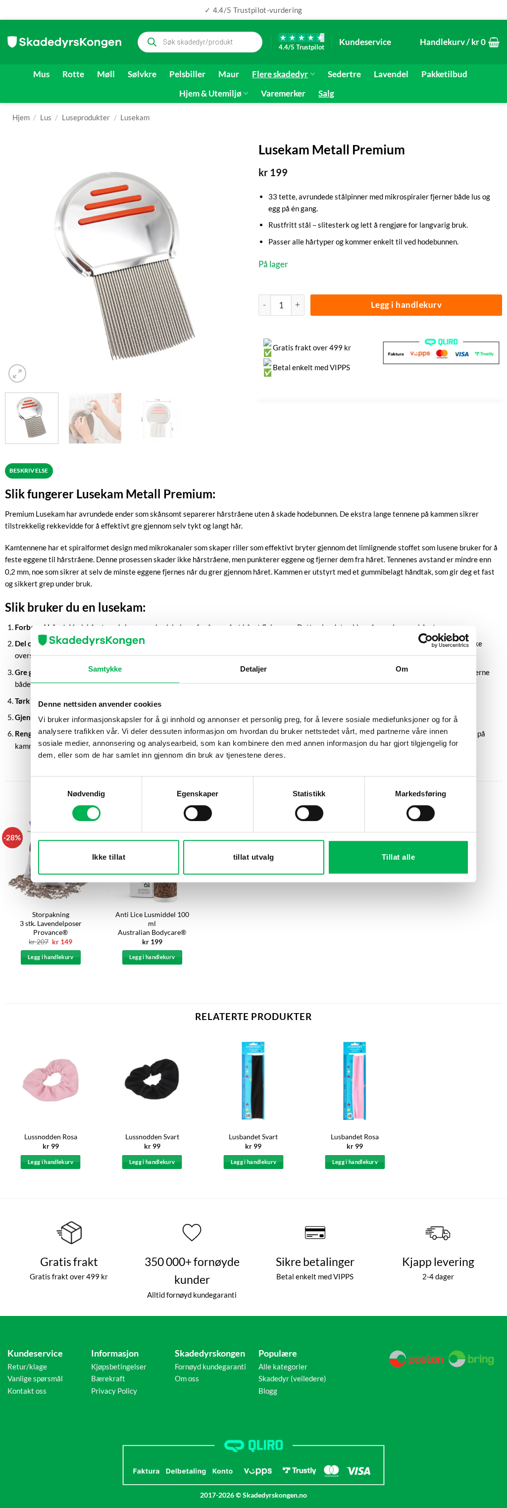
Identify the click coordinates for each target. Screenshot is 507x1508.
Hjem (21, 117)
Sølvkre (142, 74)
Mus (41, 74)
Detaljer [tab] (253, 669)
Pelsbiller (187, 74)
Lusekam (135, 117)
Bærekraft (108, 1378)
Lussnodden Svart (152, 1136)
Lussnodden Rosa (50, 1136)
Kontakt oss (27, 1390)
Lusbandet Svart (253, 1136)
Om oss (187, 1378)
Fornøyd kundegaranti (210, 1366)
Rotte (73, 74)
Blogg (267, 1390)
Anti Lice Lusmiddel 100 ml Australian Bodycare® (152, 923)
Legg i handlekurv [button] (51, 957)
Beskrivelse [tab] (29, 470)
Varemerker (283, 93)
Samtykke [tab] (105, 669)
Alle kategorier (282, 1366)
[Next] (231, 263)
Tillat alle (398, 857)
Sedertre (344, 74)
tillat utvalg (253, 857)
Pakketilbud (444, 74)
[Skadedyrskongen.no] (64, 42)
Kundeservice (365, 42)
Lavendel (391, 74)
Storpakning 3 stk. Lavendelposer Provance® (51, 923)
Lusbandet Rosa (355, 1136)
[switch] (198, 813)
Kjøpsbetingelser (119, 1366)
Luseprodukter (86, 117)
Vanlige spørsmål (35, 1378)
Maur (228, 74)
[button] (460, 42)
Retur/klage (27, 1366)
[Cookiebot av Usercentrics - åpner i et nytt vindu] (425, 640)
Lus (45, 117)
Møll (106, 74)
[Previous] (22, 263)
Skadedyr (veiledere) (292, 1378)
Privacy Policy (114, 1390)
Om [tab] (402, 669)
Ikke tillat (108, 857)
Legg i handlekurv (406, 304)
